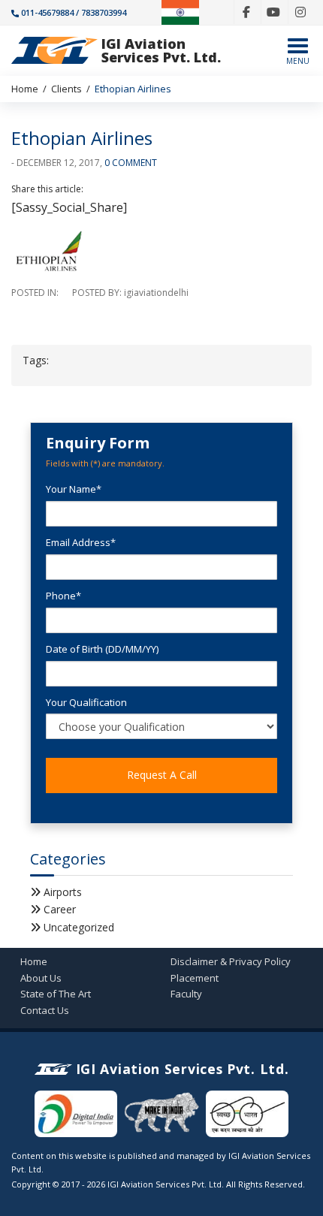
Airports (63, 892)
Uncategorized (79, 927)
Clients (66, 88)
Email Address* (81, 542)
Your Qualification (86, 702)
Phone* (63, 595)
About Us (41, 978)
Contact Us (44, 1010)
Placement (195, 978)
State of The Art (55, 993)
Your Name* (73, 489)
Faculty (186, 993)
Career (60, 909)
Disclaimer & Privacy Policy (231, 961)
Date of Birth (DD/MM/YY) (102, 649)
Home (24, 88)
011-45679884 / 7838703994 (73, 12)
